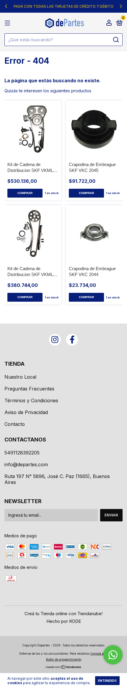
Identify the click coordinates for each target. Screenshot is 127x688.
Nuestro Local (20, 377)
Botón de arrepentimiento (63, 659)
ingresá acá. (99, 653)
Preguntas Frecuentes (29, 389)
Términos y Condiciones (31, 400)
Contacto (14, 424)
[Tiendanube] (63, 667)
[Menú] (8, 23)
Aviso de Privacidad (26, 412)
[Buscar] (116, 40)
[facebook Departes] (72, 340)
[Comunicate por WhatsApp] (113, 654)
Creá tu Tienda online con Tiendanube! (63, 613)
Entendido (107, 680)
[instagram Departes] (55, 340)
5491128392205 (22, 453)
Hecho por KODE (63, 621)
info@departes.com (26, 464)
